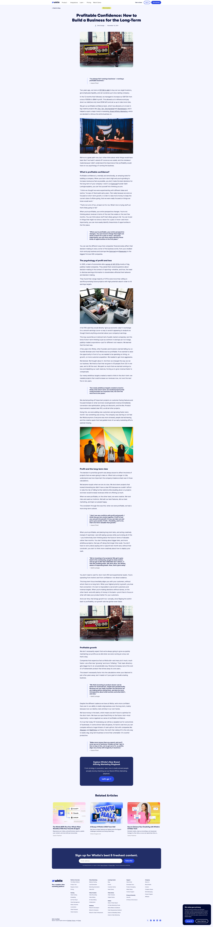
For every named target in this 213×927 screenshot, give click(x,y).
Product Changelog (130, 887)
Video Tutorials (111, 894)
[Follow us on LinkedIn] (157, 921)
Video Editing (92, 897)
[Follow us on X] (147, 921)
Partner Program (149, 894)
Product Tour (74, 884)
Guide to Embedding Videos (114, 912)
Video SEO (91, 889)
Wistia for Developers (94, 907)
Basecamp (123, 251)
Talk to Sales (138, 2)
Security (128, 897)
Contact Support (130, 891)
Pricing (89, 2)
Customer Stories (112, 887)
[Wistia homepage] (56, 2)
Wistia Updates (106, 8)
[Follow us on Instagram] (154, 921)
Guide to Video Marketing (114, 915)
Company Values (149, 889)
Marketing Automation (94, 887)
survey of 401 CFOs (113, 264)
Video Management (75, 902)
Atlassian (83, 730)
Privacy (73, 920)
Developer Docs (130, 884)
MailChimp (93, 730)
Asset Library (111, 889)
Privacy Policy (112, 865)
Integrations (74, 2)
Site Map (69, 920)
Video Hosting (74, 894)
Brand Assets (148, 884)
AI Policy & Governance (131, 899)
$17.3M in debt (105, 90)
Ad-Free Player (74, 899)
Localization (73, 907)
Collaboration (92, 902)
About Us (147, 882)
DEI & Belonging (149, 891)
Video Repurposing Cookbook (115, 910)
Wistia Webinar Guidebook (114, 907)
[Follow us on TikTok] (151, 921)
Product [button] (64, 2)
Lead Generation (93, 884)
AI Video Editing (92, 899)
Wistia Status (129, 889)
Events (109, 884)
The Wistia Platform (75, 882)
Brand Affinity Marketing (119, 111)
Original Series (111, 897)
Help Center (129, 882)
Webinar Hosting (93, 882)
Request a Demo (74, 887)
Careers (147, 887)
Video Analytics (74, 912)
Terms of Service (104, 865)
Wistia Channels (74, 904)
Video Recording (93, 894)
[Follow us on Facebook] (160, 921)
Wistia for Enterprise (93, 910)
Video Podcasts (74, 909)
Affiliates (147, 896)
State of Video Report (113, 902)
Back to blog (56, 8)
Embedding (73, 897)
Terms (79, 920)
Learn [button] (81, 2)
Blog (109, 882)
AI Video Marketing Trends (114, 905)
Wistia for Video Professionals (96, 912)
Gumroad (114, 184)
